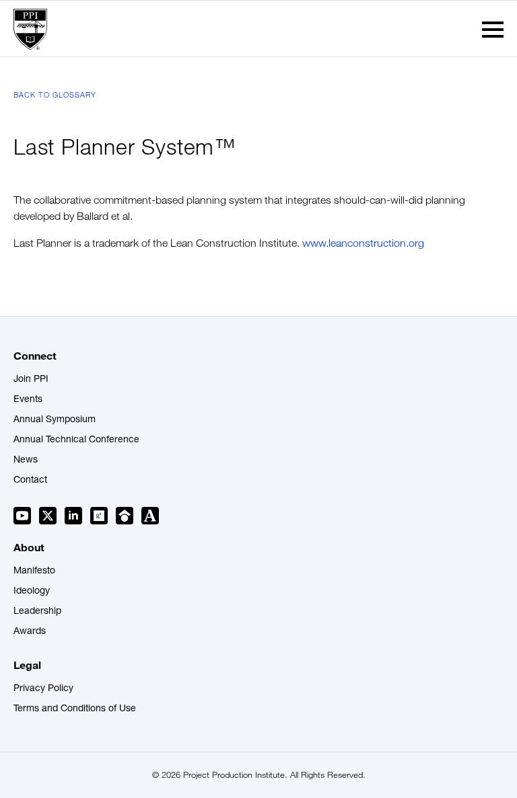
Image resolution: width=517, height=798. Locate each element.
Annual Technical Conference (76, 440)
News (25, 460)
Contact (30, 480)
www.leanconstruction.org (363, 243)
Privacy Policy (43, 689)
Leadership (37, 611)
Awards (29, 632)
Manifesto (34, 571)
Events (27, 400)
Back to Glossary (55, 94)
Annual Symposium (54, 420)
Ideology (31, 591)
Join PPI (30, 380)
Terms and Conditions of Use (74, 709)
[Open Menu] (493, 29)
